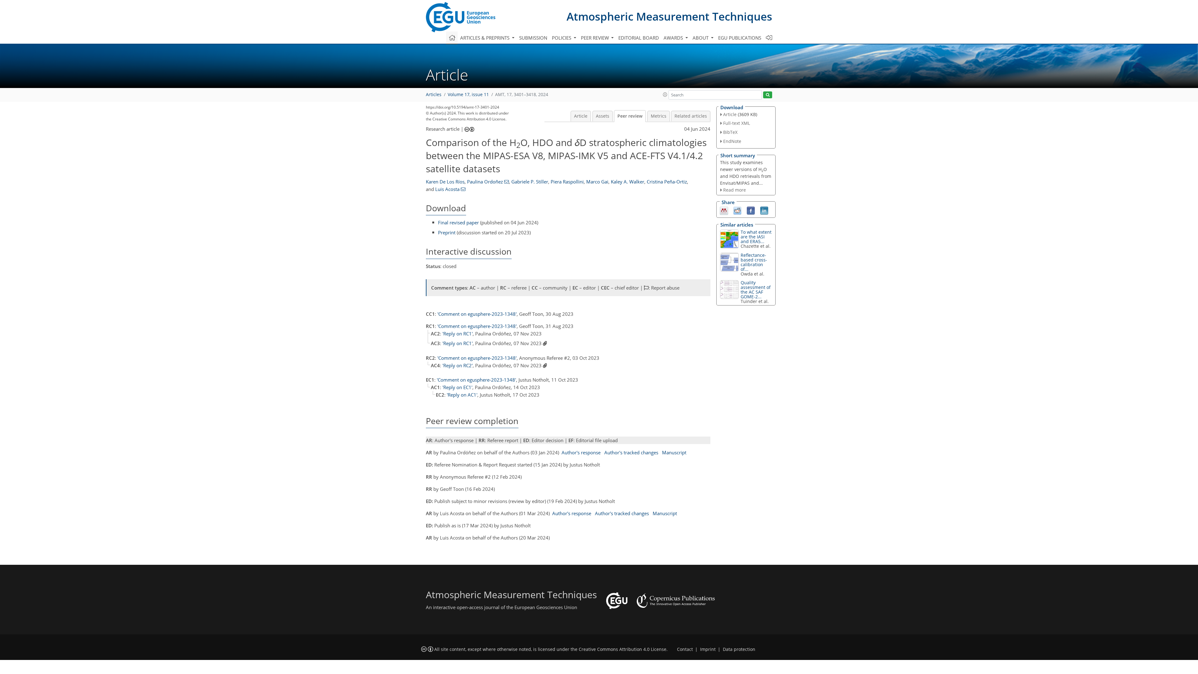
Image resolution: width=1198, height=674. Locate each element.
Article (580, 116)
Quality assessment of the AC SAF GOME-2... (756, 290)
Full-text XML (736, 123)
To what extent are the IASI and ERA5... (756, 236)
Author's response (581, 452)
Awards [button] (674, 38)
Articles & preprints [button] (485, 38)
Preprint (446, 232)
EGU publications (739, 38)
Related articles (690, 116)
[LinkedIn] (764, 210)
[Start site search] (767, 95)
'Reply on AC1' (462, 395)
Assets (602, 116)
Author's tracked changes (631, 452)
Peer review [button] (595, 38)
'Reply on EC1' (457, 387)
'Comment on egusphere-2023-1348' (477, 314)
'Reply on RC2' (457, 365)
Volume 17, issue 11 (468, 94)
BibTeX (730, 132)
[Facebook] (751, 210)
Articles (433, 94)
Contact (685, 649)
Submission (533, 38)
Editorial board (638, 38)
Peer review (629, 116)
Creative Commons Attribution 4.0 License (622, 649)
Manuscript (674, 452)
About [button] (701, 38)
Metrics (658, 116)
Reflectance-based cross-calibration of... (754, 262)
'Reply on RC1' (457, 333)
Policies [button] (562, 38)
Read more (734, 190)
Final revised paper (458, 222)
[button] (665, 94)
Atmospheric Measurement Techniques (669, 16)
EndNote (732, 141)
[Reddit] (737, 210)
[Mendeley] (724, 210)
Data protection (739, 649)
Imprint (708, 649)
